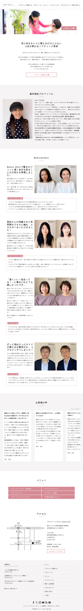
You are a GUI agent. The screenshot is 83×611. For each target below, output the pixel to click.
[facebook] (33, 602)
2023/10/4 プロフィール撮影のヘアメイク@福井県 (20, 582)
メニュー (47, 576)
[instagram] (40, 602)
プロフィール (49, 572)
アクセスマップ (49, 588)
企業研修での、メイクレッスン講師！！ (16, 576)
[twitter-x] (36, 602)
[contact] (49, 602)
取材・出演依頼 (49, 584)
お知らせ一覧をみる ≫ (10, 588)
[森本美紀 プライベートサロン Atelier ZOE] (9, 5)
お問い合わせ (49, 591)
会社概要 (44, 606)
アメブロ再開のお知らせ (12, 571)
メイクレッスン (49, 580)
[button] (40, 32)
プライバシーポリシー (34, 606)
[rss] (46, 602)
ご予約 (47, 595)
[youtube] (43, 602)
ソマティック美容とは (51, 568)
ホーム (47, 565)
